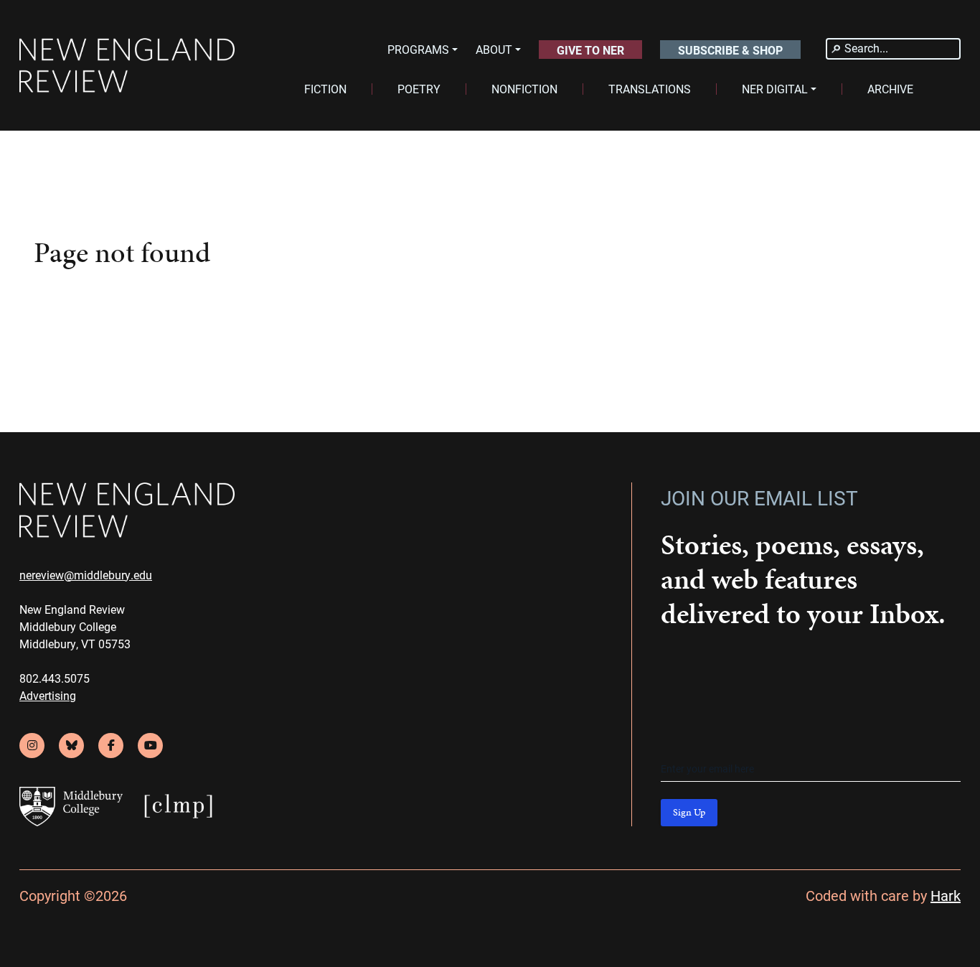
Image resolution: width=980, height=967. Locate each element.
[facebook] (110, 745)
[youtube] (150, 745)
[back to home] (127, 65)
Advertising (47, 695)
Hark (945, 895)
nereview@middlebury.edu (85, 574)
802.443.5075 (54, 678)
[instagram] (31, 745)
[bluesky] (71, 745)
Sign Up (689, 812)
